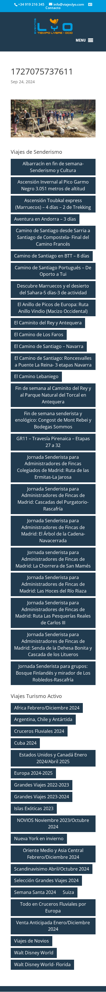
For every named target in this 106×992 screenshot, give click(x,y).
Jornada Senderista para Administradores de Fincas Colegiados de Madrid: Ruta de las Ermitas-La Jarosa (53, 467)
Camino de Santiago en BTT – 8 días (51, 256)
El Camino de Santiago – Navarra (48, 346)
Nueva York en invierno (39, 838)
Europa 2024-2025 (33, 773)
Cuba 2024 (25, 743)
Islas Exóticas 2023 (33, 808)
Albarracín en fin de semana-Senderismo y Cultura (53, 167)
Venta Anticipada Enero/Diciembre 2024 (53, 925)
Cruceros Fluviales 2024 (39, 731)
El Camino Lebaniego (36, 376)
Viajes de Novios (31, 941)
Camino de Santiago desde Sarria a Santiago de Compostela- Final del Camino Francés (53, 237)
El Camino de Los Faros (38, 334)
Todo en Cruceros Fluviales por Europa (53, 907)
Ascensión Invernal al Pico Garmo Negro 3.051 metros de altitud (53, 185)
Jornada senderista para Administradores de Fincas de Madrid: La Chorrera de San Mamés (53, 559)
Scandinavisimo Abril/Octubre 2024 (51, 869)
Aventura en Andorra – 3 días (45, 219)
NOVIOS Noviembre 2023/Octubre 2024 (53, 823)
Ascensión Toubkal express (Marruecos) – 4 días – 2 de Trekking (53, 203)
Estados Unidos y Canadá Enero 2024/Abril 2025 (53, 758)
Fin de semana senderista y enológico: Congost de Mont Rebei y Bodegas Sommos (53, 420)
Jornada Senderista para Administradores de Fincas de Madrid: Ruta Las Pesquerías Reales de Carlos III (53, 613)
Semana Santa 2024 (35, 892)
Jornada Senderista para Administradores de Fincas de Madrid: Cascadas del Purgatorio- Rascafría (53, 499)
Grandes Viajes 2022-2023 (41, 785)
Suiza (68, 892)
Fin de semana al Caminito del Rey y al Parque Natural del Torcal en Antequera (53, 395)
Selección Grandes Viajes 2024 (46, 880)
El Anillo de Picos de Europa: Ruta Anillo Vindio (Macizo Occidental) (53, 307)
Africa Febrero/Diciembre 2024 (46, 708)
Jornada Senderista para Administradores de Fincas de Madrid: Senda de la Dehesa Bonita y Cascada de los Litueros (53, 644)
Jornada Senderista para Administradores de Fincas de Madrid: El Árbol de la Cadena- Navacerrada (53, 531)
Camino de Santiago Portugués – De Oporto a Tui (53, 271)
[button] (81, 40)
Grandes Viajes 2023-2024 (41, 797)
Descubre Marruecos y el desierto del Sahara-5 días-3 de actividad (53, 289)
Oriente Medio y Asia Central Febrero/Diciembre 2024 (53, 853)
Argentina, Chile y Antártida (43, 719)
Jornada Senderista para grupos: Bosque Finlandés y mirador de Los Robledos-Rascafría (53, 673)
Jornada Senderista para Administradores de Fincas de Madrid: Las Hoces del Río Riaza (53, 584)
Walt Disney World (33, 953)
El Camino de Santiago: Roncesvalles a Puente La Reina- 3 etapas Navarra (53, 361)
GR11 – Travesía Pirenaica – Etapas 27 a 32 (53, 441)
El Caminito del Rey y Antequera (48, 323)
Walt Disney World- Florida (42, 964)
